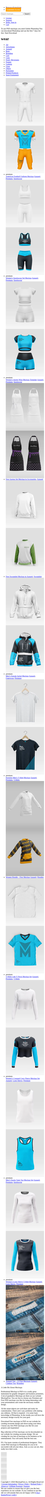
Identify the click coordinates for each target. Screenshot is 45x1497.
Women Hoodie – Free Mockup (18, 877)
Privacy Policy (23, 1484)
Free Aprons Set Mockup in (16, 479)
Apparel (9, 49)
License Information (9, 1484)
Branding (9, 53)
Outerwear (10, 678)
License (9, 18)
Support (9, 20)
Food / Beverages (12, 60)
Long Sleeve (17, 1081)
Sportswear (18, 179)
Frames (8, 62)
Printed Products (12, 73)
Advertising (10, 47)
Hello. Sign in (11, 22)
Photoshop (16, 31)
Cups (8, 58)
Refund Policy (36, 1484)
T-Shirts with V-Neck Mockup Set (19, 977)
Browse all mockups (13, 7)
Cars (7, 56)
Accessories (31, 479)
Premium (9, 179)
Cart (7, 25)
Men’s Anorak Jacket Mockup (17, 676)
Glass (8, 66)
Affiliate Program (15, 1486)
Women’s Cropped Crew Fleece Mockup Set (23, 1078)
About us (4, 1486)
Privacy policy (11, 1495)
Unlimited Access (13, 10)
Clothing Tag (11, 1383)
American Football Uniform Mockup (20, 176)
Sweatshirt (38, 577)
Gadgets (9, 64)
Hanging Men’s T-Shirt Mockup (18, 778)
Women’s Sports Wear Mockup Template (21, 380)
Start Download (11, 33)
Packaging (10, 71)
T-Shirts (17, 780)
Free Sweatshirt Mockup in (16, 577)
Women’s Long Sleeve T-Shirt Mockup (21, 1282)
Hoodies (40, 877)
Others (8, 69)
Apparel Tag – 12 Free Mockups (18, 1381)
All (7, 45)
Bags (8, 51)
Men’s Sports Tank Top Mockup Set (19, 1180)
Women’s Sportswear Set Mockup (19, 278)
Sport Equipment (12, 75)
